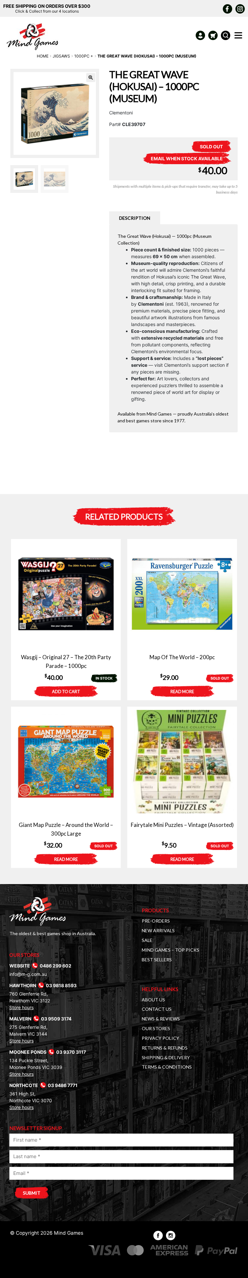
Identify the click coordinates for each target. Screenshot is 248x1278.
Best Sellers (157, 959)
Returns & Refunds (165, 1048)
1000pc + (83, 56)
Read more (182, 691)
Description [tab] (134, 218)
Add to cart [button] (66, 691)
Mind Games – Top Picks (170, 950)
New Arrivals (158, 930)
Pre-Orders (156, 921)
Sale (147, 940)
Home (42, 56)
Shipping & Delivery (166, 1057)
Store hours (21, 1007)
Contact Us (156, 1009)
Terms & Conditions (167, 1067)
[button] (90, 77)
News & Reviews (161, 1018)
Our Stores (156, 1028)
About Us (153, 999)
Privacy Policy (160, 1038)
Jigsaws (61, 56)
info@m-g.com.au (28, 974)
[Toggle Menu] (239, 37)
